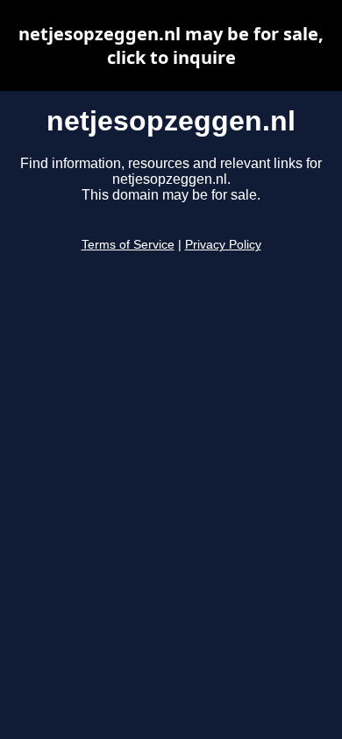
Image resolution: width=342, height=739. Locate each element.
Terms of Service (128, 244)
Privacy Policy (223, 244)
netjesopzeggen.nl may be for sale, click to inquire (171, 45)
